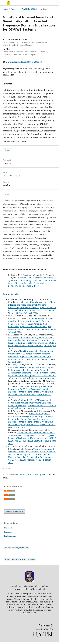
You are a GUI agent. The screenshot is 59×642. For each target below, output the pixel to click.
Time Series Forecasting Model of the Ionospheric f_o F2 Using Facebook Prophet (30, 387)
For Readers (9, 528)
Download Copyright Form (16, 548)
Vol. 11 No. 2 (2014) (29, 9)
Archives (14, 9)
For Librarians (10, 536)
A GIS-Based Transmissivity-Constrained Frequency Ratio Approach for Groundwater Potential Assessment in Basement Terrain (32, 370)
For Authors (9, 532)
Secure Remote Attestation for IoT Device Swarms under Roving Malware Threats (31, 434)
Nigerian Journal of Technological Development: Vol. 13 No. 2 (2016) (27, 284)
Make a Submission (14, 511)
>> (9, 468)
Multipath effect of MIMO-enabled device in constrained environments (29, 401)
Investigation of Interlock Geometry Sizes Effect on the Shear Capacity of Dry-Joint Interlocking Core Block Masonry (31, 305)
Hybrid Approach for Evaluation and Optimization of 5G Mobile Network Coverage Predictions (31, 354)
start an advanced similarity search (31, 474)
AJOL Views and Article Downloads (20, 559)
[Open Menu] (2, 2)
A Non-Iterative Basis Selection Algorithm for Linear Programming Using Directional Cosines (31, 337)
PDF (8, 150)
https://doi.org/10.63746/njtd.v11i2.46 (25, 62)
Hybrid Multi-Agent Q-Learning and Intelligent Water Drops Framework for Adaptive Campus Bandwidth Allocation (31, 416)
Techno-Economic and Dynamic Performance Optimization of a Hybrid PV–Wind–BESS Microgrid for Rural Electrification (32, 452)
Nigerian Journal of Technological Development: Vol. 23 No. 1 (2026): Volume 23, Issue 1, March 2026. (32, 310)
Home (5, 9)
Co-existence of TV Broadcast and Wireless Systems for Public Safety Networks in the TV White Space (32, 280)
